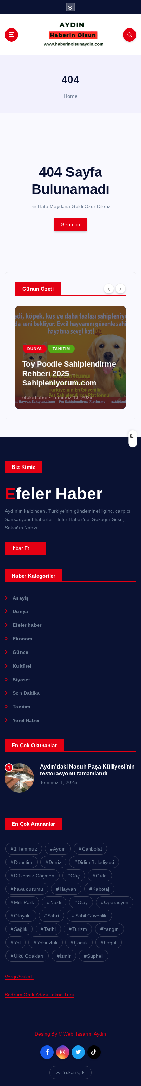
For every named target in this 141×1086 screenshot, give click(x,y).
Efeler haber (27, 625)
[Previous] (109, 288)
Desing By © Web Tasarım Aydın (70, 1034)
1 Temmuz (25, 849)
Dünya (34, 349)
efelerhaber (35, 397)
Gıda (101, 875)
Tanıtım (61, 349)
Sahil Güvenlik (91, 916)
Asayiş (21, 598)
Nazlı (56, 902)
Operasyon (116, 902)
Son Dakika (26, 693)
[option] (70, 357)
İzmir (65, 956)
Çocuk (81, 942)
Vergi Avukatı (19, 976)
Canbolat (92, 849)
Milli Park (24, 902)
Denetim (23, 862)
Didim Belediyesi (96, 862)
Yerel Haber (26, 720)
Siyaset (21, 679)
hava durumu (28, 889)
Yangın (111, 929)
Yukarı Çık (73, 1072)
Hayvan (68, 889)
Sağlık (21, 929)
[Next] (120, 288)
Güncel (21, 652)
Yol (17, 942)
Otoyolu (22, 916)
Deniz (55, 862)
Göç (74, 875)
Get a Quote (25, 548)
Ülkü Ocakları (29, 956)
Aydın (59, 849)
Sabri (53, 916)
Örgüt (110, 942)
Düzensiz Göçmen (34, 875)
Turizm (79, 929)
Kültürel (22, 666)
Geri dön (70, 224)
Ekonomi (23, 639)
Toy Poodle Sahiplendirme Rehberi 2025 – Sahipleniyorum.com (69, 373)
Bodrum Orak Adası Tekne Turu (39, 994)
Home (71, 96)
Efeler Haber (54, 493)
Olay (83, 902)
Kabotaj (100, 889)
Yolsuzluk (47, 942)
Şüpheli (95, 956)
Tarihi (50, 929)
